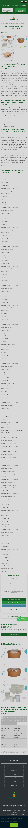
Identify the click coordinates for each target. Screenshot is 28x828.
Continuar (14, 825)
